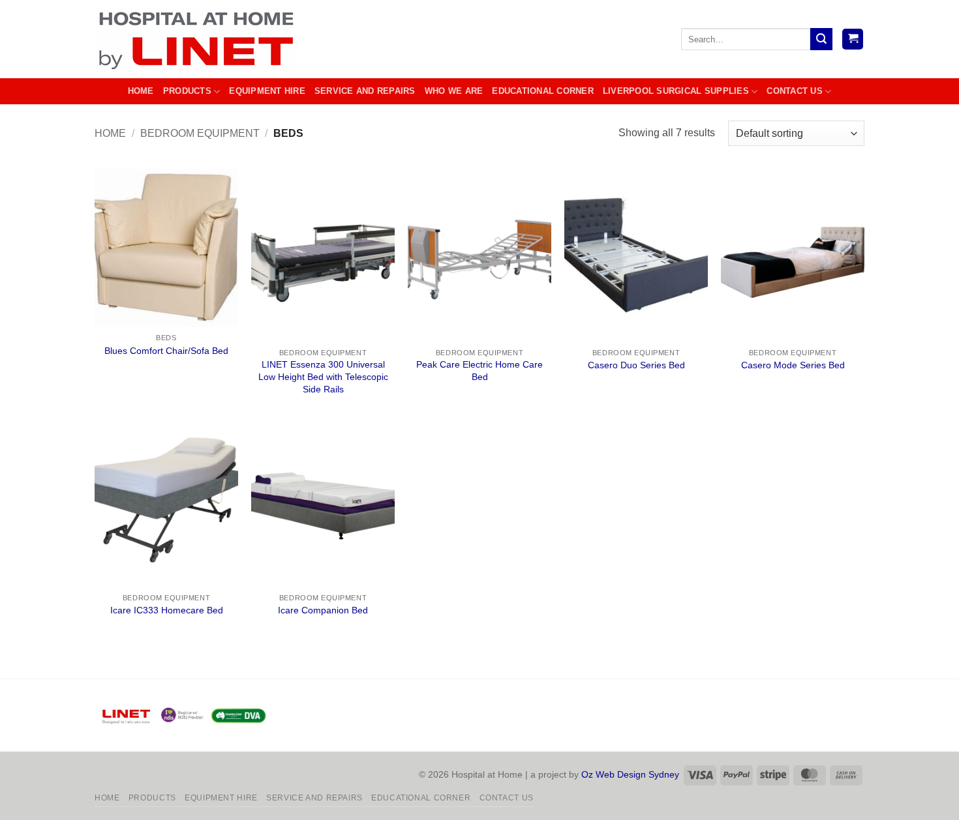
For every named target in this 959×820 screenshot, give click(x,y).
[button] (852, 39)
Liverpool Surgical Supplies (676, 91)
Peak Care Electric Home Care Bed (479, 370)
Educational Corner (543, 91)
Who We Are (454, 91)
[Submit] (821, 39)
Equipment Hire (267, 91)
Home (141, 91)
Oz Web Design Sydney (630, 774)
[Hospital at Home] (199, 39)
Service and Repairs (365, 91)
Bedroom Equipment (200, 133)
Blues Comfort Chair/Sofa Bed (166, 350)
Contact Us (795, 91)
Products (187, 91)
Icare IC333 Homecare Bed (166, 610)
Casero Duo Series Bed (636, 365)
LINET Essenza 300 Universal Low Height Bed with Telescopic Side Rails (323, 376)
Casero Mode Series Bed (793, 365)
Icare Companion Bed (323, 610)
